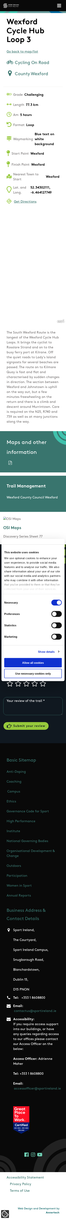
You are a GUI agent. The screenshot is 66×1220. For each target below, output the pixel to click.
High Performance (21, 821)
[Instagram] (33, 1154)
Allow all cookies (33, 662)
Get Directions (25, 202)
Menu (60, 5)
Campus (13, 791)
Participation (17, 876)
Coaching (14, 782)
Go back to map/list (22, 52)
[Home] (11, 5)
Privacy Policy (20, 1184)
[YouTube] (39, 1154)
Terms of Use (20, 1191)
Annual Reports (19, 895)
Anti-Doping (16, 772)
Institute (13, 831)
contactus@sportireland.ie (35, 1011)
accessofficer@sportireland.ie (37, 1088)
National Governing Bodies (27, 841)
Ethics (11, 801)
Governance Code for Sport (28, 811)
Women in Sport (19, 886)
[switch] (56, 614)
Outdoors (14, 866)
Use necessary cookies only (33, 673)
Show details (46, 651)
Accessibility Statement (25, 1177)
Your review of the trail (24, 701)
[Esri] (61, 321)
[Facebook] (26, 1154)
